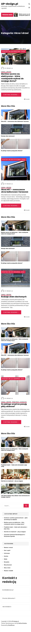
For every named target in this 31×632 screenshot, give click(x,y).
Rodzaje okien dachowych (8, 136)
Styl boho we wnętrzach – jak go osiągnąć (12, 481)
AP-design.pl (9, 4)
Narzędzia (6, 562)
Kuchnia (6, 556)
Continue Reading (10, 95)
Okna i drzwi (7, 567)
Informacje (7, 553)
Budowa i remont (8, 547)
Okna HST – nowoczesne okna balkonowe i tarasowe (15, 121)
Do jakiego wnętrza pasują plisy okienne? (11, 150)
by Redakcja (9, 68)
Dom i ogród (7, 550)
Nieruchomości (8, 565)
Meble (5, 559)
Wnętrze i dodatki (8, 570)
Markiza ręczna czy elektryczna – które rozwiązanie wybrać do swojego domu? (12, 77)
